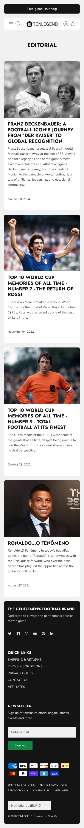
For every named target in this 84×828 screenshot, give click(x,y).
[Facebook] (18, 633)
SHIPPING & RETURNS (25, 659)
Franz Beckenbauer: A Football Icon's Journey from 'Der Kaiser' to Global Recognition (40, 132)
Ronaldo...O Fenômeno (38, 543)
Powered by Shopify (45, 816)
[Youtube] (35, 633)
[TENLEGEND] (42, 23)
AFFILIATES (16, 687)
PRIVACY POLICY (21, 673)
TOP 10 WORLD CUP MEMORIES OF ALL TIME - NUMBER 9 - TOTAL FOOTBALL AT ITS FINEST (37, 419)
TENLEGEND (25, 816)
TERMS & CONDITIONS (25, 666)
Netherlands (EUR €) (26, 805)
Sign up (20, 745)
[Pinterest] (43, 633)
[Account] (63, 23)
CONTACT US (18, 680)
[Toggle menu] (11, 23)
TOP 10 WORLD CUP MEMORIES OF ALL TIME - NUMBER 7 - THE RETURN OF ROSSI (40, 286)
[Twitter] (10, 633)
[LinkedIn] (52, 633)
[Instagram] (26, 633)
